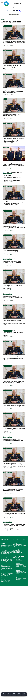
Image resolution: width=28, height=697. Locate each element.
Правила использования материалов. (19, 560)
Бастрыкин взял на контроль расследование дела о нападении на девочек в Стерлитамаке (13, 91)
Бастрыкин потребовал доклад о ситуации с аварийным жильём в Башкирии (12, 262)
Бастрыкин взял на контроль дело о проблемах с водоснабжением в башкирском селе (12, 115)
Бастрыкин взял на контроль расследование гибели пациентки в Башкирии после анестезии (12, 297)
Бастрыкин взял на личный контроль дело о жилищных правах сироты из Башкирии (13, 334)
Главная (3, 19)
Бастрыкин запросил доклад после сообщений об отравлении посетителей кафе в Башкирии (14, 287)
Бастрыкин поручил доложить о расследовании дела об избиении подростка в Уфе (12, 252)
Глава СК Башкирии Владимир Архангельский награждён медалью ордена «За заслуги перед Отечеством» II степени (14, 164)
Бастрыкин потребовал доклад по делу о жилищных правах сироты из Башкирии (14, 406)
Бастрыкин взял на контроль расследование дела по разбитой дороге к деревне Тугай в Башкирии (14, 227)
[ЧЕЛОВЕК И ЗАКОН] (14, 39)
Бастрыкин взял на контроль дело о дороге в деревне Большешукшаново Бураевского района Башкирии (13, 179)
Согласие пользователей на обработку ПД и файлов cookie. (21, 572)
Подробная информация (18, 557)
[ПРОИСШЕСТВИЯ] (14, 63)
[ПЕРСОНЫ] (14, 160)
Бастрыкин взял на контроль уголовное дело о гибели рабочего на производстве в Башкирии (14, 430)
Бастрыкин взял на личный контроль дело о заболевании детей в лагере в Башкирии (13, 358)
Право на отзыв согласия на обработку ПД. (21, 576)
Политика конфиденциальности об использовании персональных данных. (21, 564)
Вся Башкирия (16, 3)
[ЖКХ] (14, 112)
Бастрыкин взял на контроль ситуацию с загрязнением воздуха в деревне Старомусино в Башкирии (14, 140)
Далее (18, 529)
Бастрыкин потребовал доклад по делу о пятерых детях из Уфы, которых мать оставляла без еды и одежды (14, 382)
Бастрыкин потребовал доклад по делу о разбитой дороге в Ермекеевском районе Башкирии (14, 42)
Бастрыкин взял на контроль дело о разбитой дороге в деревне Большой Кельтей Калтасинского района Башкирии (13, 489)
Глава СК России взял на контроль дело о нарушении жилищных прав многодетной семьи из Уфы (14, 203)
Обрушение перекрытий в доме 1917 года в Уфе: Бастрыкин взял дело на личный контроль (14, 525)
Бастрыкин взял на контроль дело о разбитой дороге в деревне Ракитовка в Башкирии (13, 440)
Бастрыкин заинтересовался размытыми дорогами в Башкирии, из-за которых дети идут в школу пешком (14, 515)
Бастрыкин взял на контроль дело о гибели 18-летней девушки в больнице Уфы (13, 67)
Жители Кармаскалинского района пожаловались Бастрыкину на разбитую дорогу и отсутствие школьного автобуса (14, 465)
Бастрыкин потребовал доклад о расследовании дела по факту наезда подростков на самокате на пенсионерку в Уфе (14, 322)
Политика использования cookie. (21, 568)
